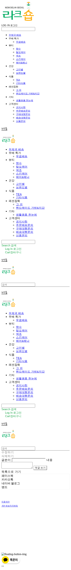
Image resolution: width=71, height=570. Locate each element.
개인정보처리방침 (9, 506)
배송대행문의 (23, 117)
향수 (18, 48)
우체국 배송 (15, 35)
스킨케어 (20, 59)
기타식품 (20, 83)
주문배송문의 (23, 110)
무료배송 (20, 41)
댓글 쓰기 (40, 467)
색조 (18, 55)
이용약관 (5, 502)
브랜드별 (20, 73)
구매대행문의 (23, 114)
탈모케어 (20, 52)
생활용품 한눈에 (24, 100)
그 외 (18, 90)
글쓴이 (6, 459)
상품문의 (20, 121)
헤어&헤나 (21, 62)
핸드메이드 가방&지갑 (28, 93)
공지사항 (20, 107)
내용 (49, 459)
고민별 (19, 69)
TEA (18, 79)
